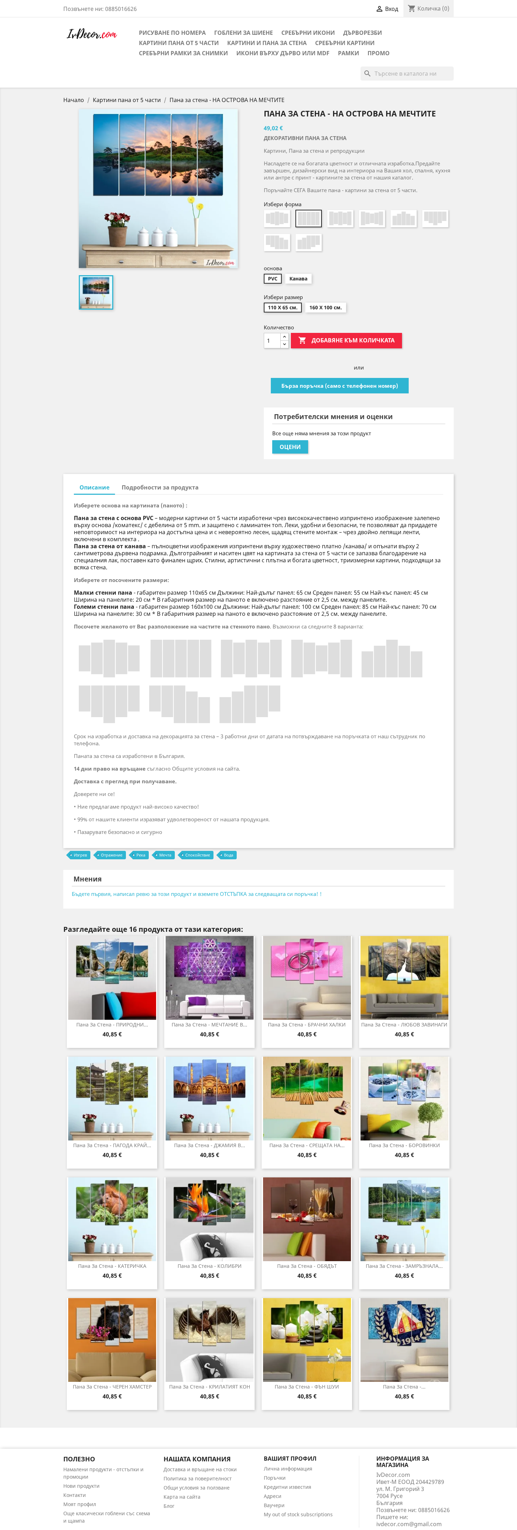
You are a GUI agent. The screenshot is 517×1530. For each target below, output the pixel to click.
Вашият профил (290, 1458)
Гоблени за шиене (243, 33)
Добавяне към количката (346, 340)
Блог (169, 1506)
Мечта (165, 855)
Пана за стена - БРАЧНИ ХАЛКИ (307, 1024)
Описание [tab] (94, 487)
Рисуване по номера (172, 33)
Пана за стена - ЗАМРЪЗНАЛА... (404, 1266)
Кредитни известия (287, 1487)
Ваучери (274, 1505)
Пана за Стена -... (404, 1386)
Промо (379, 53)
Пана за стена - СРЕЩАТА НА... (307, 1145)
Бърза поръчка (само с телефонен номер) (339, 385)
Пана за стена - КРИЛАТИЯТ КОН (209, 1386)
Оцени (290, 447)
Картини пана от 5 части (179, 43)
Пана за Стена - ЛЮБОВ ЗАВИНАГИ (404, 1024)
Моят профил (79, 1504)
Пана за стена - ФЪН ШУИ (307, 1386)
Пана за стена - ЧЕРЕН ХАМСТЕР (112, 1386)
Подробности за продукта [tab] (160, 487)
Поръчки (275, 1477)
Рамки (348, 53)
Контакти (74, 1495)
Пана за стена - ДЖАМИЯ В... (209, 1145)
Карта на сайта (182, 1496)
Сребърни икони (308, 33)
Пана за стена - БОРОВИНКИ (404, 1145)
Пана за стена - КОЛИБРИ (210, 1266)
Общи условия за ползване (197, 1487)
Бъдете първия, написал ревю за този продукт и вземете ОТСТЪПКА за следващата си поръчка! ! (197, 893)
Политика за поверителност (198, 1478)
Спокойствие (197, 855)
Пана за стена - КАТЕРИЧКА (112, 1266)
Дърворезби (362, 33)
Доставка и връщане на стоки (200, 1469)
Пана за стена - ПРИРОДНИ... (112, 1024)
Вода (228, 855)
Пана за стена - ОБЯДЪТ (307, 1266)
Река (140, 855)
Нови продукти (81, 1485)
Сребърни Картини (345, 43)
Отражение (111, 855)
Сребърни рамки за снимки (183, 53)
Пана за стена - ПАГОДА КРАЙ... (112, 1145)
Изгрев (80, 855)
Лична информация (288, 1468)
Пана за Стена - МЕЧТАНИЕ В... (209, 1024)
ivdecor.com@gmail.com (409, 1524)
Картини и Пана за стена (267, 43)
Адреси (272, 1496)
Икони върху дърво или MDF (283, 53)
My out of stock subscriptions (298, 1514)
